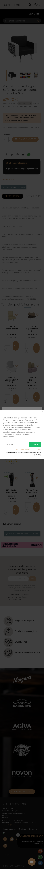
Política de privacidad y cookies (28, 449)
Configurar (9, 444)
